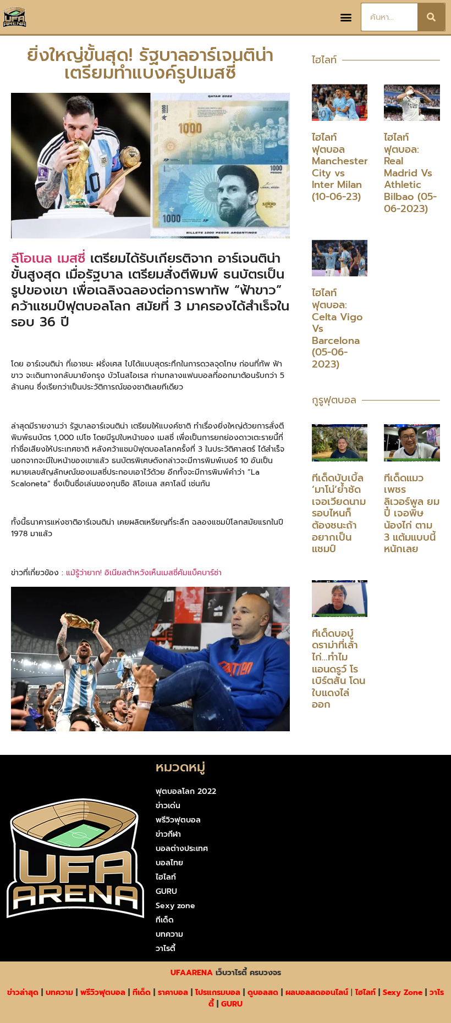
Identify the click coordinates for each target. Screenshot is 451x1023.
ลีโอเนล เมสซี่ (48, 258)
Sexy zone (175, 905)
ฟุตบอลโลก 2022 (186, 791)
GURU (166, 891)
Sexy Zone (402, 992)
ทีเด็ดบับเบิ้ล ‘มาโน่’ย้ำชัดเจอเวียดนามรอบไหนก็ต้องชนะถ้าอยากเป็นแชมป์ (339, 513)
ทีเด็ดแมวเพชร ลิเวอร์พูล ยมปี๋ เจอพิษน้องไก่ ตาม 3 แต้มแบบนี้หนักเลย (411, 513)
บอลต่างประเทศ (182, 848)
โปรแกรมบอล (217, 992)
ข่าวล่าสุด (22, 992)
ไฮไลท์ (166, 877)
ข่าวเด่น (168, 805)
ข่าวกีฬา (168, 834)
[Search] (431, 17)
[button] (346, 17)
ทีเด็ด (165, 920)
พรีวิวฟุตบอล (178, 820)
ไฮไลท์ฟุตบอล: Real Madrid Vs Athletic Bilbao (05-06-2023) (410, 173)
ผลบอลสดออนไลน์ (316, 992)
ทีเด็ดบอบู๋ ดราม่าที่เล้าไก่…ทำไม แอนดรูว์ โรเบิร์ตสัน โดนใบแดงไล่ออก (338, 669)
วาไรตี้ (165, 948)
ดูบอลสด (263, 992)
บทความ (169, 934)
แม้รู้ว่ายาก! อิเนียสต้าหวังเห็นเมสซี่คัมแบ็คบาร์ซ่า (144, 573)
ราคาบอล (173, 992)
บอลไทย (169, 863)
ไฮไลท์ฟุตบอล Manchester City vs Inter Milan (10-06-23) (340, 167)
